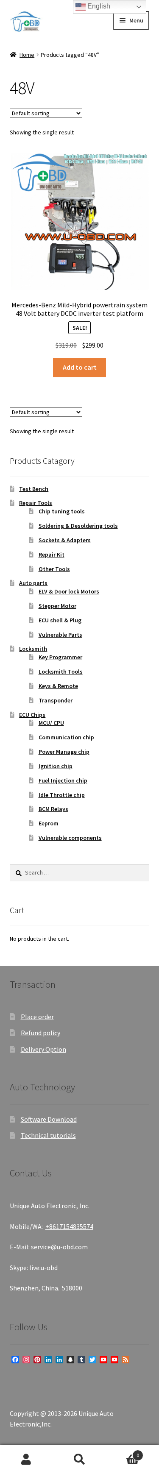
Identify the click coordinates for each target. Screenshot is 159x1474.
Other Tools (54, 569)
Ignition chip (56, 766)
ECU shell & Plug (60, 620)
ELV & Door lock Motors (69, 591)
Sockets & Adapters (65, 540)
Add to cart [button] (80, 367)
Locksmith (33, 648)
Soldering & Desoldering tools (78, 525)
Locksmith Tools (61, 671)
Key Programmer (60, 657)
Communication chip (66, 737)
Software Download (49, 1119)
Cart (122, 1452)
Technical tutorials (48, 1135)
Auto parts (33, 583)
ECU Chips (32, 715)
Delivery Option (43, 1049)
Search (79, 1459)
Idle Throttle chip (62, 795)
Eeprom (49, 823)
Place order (37, 1016)
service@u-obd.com (59, 1247)
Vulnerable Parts (60, 634)
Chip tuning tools (62, 511)
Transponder (56, 700)
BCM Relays (53, 809)
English (98, 6)
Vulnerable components (70, 837)
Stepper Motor (57, 606)
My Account (26, 1459)
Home (27, 55)
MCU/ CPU (51, 723)
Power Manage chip (64, 751)
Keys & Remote (58, 686)
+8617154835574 (69, 1226)
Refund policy (40, 1032)
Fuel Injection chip (63, 780)
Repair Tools (35, 503)
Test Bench (33, 489)
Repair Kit (51, 554)
